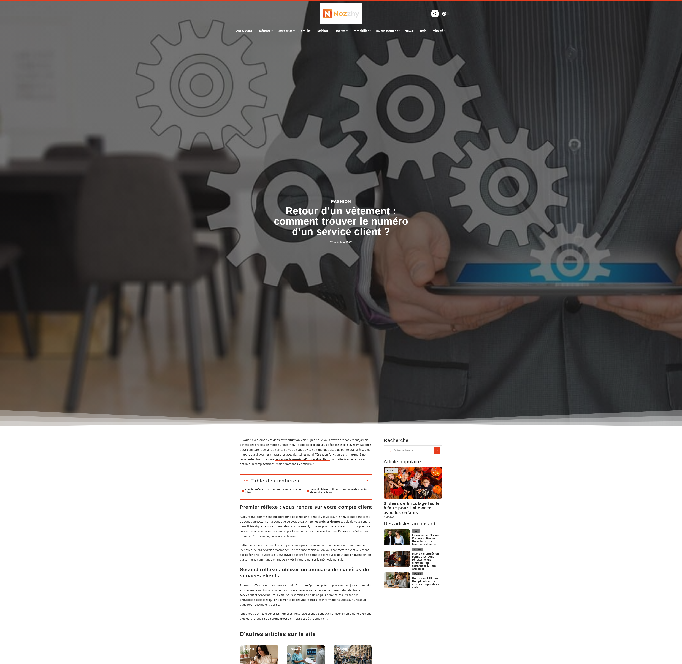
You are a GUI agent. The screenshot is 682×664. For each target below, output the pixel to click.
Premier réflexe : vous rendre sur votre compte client (273, 491)
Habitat (417, 549)
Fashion (341, 201)
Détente (249, 648)
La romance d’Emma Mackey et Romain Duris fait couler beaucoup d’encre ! (425, 540)
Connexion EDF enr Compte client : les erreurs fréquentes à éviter (425, 583)
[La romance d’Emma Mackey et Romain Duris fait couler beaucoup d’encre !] (397, 537)
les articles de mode (328, 521)
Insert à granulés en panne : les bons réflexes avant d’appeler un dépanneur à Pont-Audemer (425, 561)
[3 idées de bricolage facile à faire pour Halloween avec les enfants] (413, 483)
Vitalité (296, 648)
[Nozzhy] (341, 13)
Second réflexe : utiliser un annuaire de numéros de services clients (339, 491)
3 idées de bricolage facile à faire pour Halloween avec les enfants (411, 508)
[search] (435, 13)
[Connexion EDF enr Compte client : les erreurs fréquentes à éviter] (397, 580)
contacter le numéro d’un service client (302, 459)
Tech (415, 531)
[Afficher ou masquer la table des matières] (334, 481)
